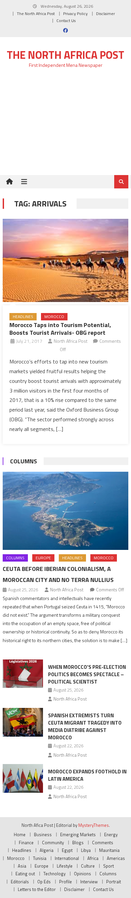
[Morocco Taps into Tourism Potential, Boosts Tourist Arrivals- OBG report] (65, 260)
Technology (54, 873)
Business (43, 834)
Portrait (113, 881)
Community (53, 842)
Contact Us (66, 20)
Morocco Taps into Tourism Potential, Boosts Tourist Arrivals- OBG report (60, 328)
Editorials (20, 881)
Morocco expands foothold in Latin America (87, 775)
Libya (86, 850)
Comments (102, 842)
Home (20, 834)
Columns (23, 461)
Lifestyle (65, 866)
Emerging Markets (78, 834)
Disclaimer (105, 13)
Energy (111, 834)
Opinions (82, 873)
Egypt (67, 850)
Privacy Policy (75, 13)
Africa (92, 858)
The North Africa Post (36, 13)
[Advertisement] (65, 125)
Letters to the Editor (37, 889)
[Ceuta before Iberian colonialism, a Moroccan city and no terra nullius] (65, 511)
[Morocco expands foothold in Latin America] (23, 778)
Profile (65, 881)
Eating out (25, 873)
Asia (22, 866)
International (67, 858)
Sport (108, 866)
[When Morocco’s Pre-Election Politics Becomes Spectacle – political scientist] (23, 673)
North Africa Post (70, 340)
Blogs (78, 842)
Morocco (54, 316)
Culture (88, 866)
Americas (116, 858)
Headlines (23, 316)
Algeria (46, 850)
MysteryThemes (93, 825)
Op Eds (44, 881)
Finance (26, 842)
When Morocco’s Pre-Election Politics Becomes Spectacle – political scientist (87, 674)
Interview (89, 881)
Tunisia (39, 858)
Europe (43, 558)
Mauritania (109, 850)
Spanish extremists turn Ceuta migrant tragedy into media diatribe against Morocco (85, 726)
